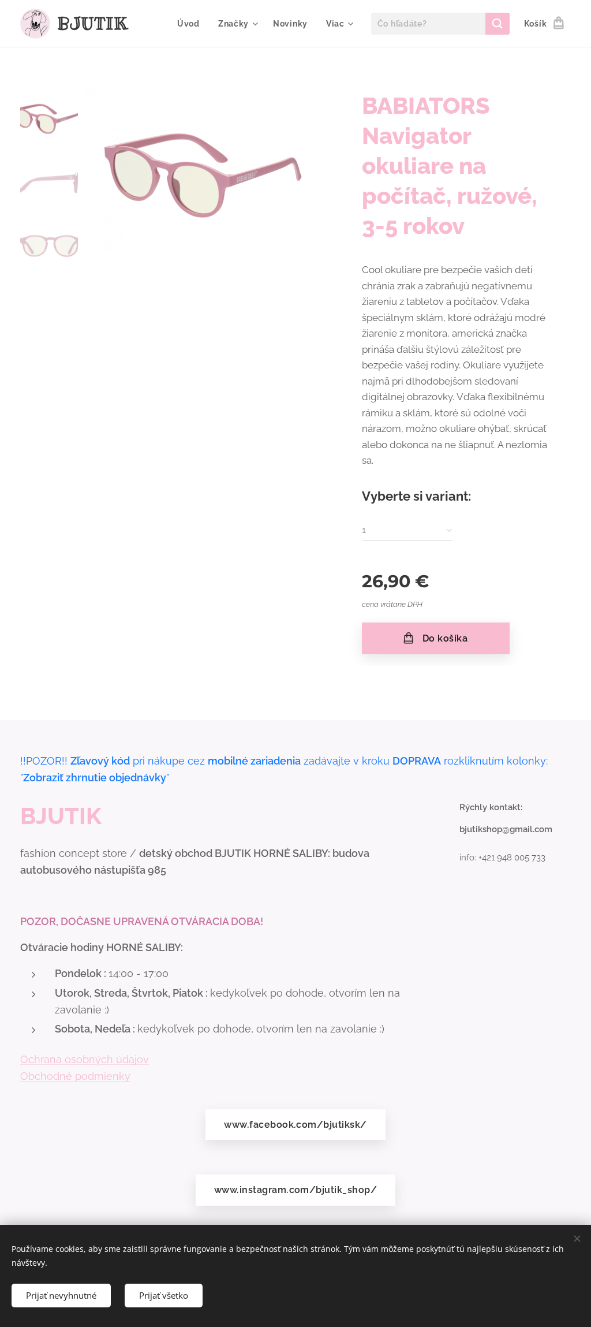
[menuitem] (191, 23)
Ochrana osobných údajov (84, 1059)
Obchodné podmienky (75, 1076)
